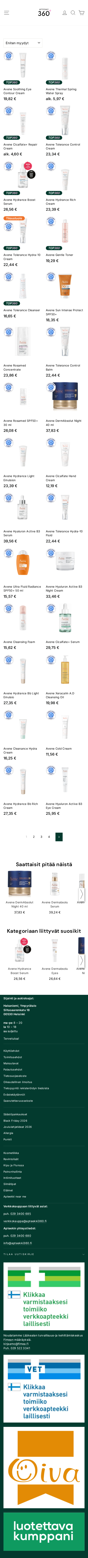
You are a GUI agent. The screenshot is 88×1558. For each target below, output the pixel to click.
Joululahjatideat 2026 (17, 1126)
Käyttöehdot (11, 1050)
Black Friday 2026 (15, 1120)
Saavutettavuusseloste (18, 1100)
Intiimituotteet (12, 1177)
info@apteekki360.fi (17, 1243)
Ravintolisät (10, 1159)
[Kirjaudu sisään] (64, 12)
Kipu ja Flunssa (13, 1165)
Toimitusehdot (12, 1057)
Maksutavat (10, 1063)
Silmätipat (9, 1184)
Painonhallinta (12, 1171)
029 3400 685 (20, 1213)
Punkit (7, 1139)
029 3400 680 (20, 1235)
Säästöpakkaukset (15, 1114)
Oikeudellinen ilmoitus (17, 1082)
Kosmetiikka (11, 1153)
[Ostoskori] (81, 12)
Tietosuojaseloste (14, 1075)
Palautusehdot (12, 1069)
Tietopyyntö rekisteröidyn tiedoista (26, 1088)
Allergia (8, 1133)
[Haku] (73, 12)
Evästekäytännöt (14, 1094)
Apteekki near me (14, 1196)
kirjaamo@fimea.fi (15, 1343)
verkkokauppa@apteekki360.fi (24, 1221)
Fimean (8, 1339)
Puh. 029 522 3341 (16, 1348)
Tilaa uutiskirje (18, 1254)
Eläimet (8, 1190)
